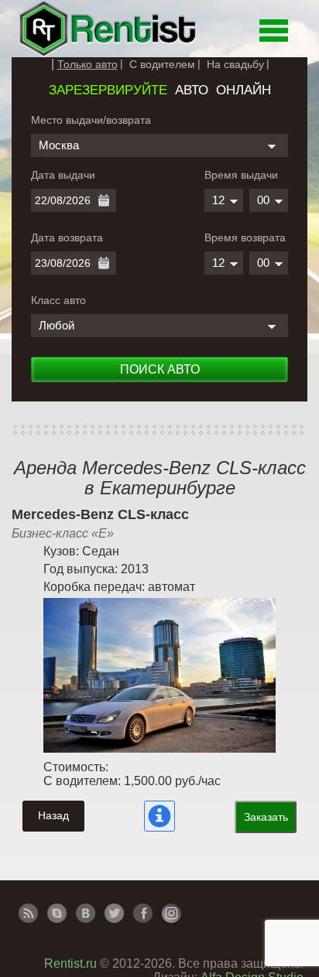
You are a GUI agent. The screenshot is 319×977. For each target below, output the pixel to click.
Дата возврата (67, 237)
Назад (53, 815)
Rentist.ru (70, 963)
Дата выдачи (63, 175)
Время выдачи (241, 175)
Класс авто (58, 300)
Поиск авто (160, 369)
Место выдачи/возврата (91, 120)
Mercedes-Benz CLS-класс (100, 514)
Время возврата (245, 237)
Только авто (87, 64)
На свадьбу (235, 64)
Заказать (266, 817)
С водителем (162, 64)
